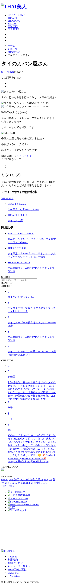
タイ (7, 482)
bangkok (48, 479)
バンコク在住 (27, 479)
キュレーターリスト (19, 566)
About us (12, 556)
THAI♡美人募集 (17, 569)
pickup (4, 479)
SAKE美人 (13, 572)
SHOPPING (14, 20)
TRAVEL (13, 18)
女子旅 (39, 479)
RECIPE (12, 23)
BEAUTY (13, 26)
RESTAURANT (16, 15)
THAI (44, 482)
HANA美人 (14, 576)
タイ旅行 (14, 479)
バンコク (15, 482)
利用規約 (13, 559)
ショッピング (24, 156)
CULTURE (13, 29)
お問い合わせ (15, 563)
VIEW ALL (7, 198)
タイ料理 (35, 482)
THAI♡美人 (8, 486)
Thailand (25, 482)
